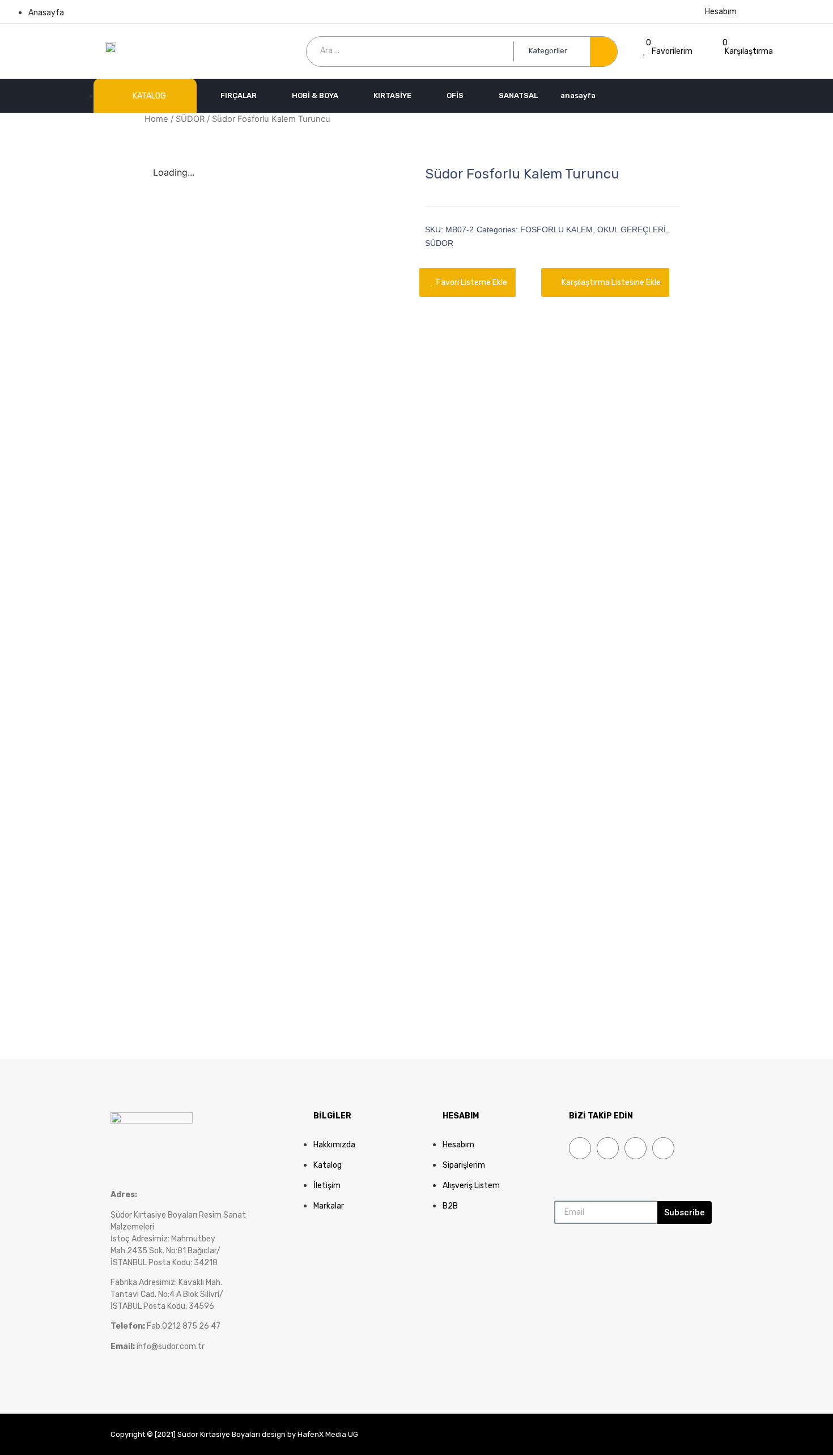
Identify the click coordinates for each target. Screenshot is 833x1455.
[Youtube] (635, 1148)
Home (156, 119)
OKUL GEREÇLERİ (631, 229)
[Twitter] (608, 1148)
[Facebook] (580, 1148)
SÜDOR (190, 119)
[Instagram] (663, 1148)
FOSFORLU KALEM (556, 229)
